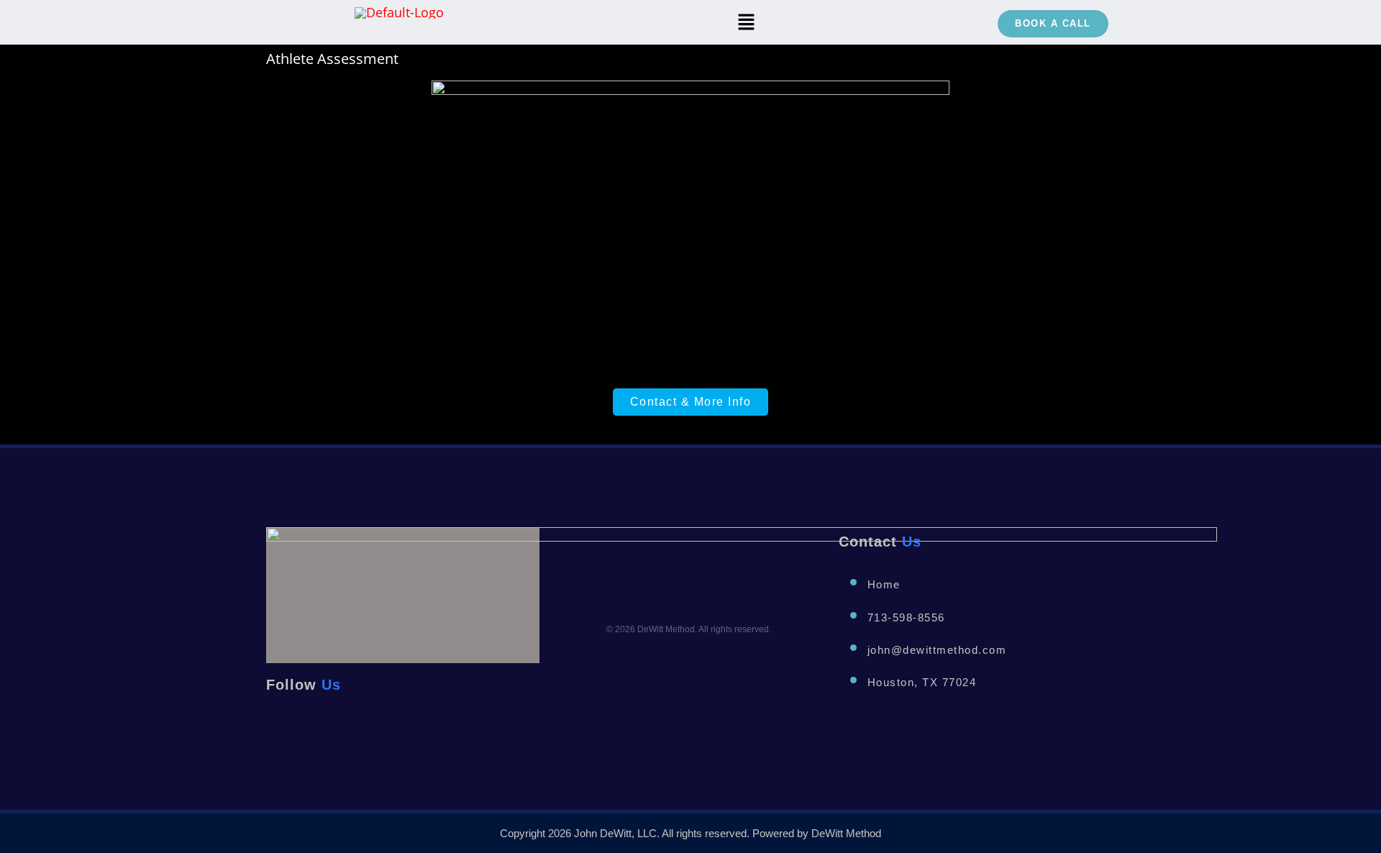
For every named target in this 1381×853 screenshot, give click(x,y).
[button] (746, 22)
